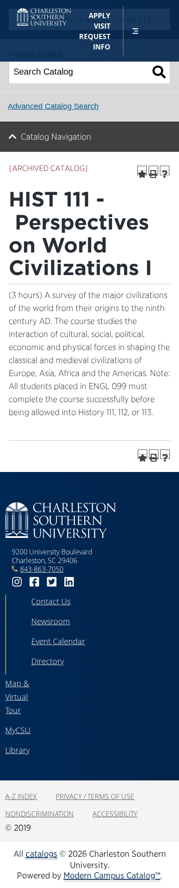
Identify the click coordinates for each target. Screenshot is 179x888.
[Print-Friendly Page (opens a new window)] (153, 170)
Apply (99, 15)
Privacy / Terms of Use (95, 796)
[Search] (159, 72)
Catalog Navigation (56, 136)
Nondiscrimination (39, 814)
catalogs (41, 854)
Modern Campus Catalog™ (111, 875)
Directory (47, 661)
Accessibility (115, 814)
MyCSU (17, 730)
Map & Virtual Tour (17, 696)
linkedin (69, 582)
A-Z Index (21, 796)
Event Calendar (58, 641)
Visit (102, 26)
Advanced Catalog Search (53, 106)
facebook (34, 582)
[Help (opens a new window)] (164, 170)
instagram (17, 582)
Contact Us (50, 601)
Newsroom (50, 621)
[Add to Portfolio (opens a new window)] (142, 170)
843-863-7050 (41, 569)
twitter (51, 582)
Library (17, 750)
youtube (86, 582)
